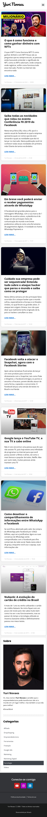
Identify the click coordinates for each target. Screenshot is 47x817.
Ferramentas (8, 741)
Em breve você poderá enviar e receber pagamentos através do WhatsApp (23, 202)
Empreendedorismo (11, 737)
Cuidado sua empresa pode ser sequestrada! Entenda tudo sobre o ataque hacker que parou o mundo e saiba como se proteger (22, 285)
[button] (43, 5)
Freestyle (7, 746)
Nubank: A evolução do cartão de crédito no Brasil (21, 598)
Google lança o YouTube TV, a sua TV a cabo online (23, 439)
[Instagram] (23, 785)
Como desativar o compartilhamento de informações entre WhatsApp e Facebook (23, 518)
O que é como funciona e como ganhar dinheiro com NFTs (22, 43)
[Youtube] (17, 785)
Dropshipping (9, 733)
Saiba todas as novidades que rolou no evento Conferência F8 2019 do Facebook (20, 120)
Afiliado (7, 728)
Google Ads (8, 750)
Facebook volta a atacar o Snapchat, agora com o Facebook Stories (21, 362)
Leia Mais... (10, 76)
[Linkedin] (30, 785)
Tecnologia (8, 763)
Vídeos (6, 767)
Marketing (7, 754)
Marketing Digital (10, 759)
